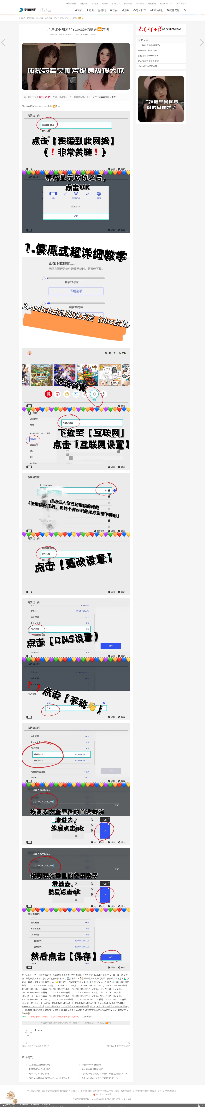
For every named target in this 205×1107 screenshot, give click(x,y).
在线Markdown (166, 4)
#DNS (96, 1003)
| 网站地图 (100, 1099)
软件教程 (48, 18)
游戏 (126, 10)
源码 (103, 10)
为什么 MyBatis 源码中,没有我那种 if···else (100, 1078)
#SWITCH (120, 1003)
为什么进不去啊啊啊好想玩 (118, 1046)
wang (40, 1030)
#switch (112, 1003)
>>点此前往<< (86, 1017)
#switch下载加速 (68, 1006)
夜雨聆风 (28, 10)
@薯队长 (80, 1010)
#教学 (98, 1006)
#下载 (104, 1006)
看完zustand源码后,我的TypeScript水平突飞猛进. (49, 1078)
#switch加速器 (82, 1006)
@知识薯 (63, 1010)
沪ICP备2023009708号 (103, 1094)
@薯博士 (71, 1010)
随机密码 (152, 4)
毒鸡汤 (95, 4)
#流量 (55, 1010)
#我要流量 (37, 1010)
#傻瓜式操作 (113, 1006)
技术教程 (39, 18)
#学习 (92, 1006)
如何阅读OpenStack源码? (39, 1069)
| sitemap (93, 1099)
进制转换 (84, 4)
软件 (115, 10)
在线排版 (128, 4)
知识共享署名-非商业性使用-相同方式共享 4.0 (56, 1091)
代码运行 (116, 4)
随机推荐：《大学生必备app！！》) (39, 1105)
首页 (79, 10)
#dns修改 (104, 1003)
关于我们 (72, 4)
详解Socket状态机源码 (91, 1065)
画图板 (105, 4)
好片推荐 (141, 10)
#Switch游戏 (38, 1006)
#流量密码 (47, 1010)
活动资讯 (158, 10)
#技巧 (122, 1006)
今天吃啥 (140, 4)
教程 (91, 10)
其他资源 (174, 10)
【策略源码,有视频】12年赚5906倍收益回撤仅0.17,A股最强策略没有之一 (113, 1074)
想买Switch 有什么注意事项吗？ (35, 1046)
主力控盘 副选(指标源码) (39, 1065)
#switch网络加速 (52, 1006)
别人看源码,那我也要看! (92, 1069)
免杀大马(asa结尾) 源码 (39, 1074)
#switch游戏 (27, 1006)
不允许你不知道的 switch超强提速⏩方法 (76, 29)
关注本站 (181, 4)
